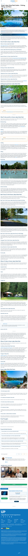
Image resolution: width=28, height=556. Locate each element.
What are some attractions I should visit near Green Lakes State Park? (12, 441)
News (2, 519)
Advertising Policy (3, 31)
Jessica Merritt (8, 9)
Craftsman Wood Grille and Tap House (6, 347)
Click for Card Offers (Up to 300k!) (7, 34)
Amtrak (11, 76)
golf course (16, 144)
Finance (9, 519)
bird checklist (23, 126)
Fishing (2, 131)
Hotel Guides (16, 519)
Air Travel (9, 522)
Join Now (14, 484)
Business (2, 522)
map (16, 157)
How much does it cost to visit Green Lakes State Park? (10, 431)
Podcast (22, 519)
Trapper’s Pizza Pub (3, 355)
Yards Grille (2, 363)
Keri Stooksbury (13, 9)
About (15, 522)
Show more (16, 501)
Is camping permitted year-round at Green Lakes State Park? (10, 446)
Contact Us (22, 522)
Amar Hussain (5, 8)
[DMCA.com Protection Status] (3, 528)
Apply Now (5, 498)
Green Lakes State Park (4, 45)
